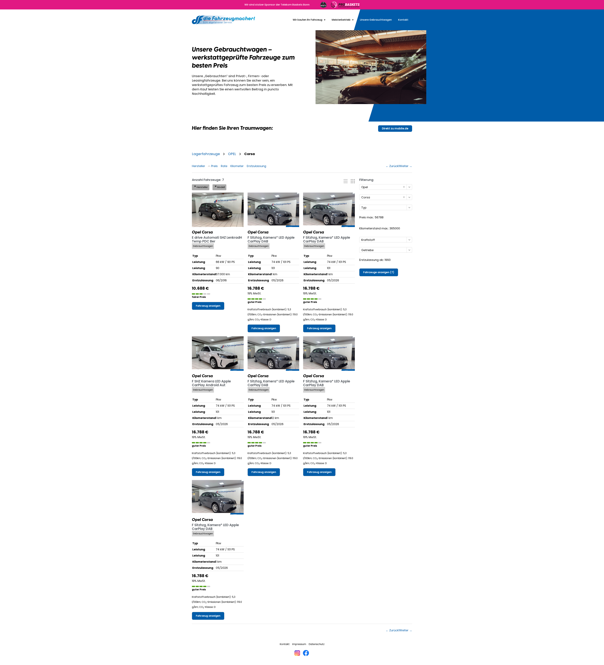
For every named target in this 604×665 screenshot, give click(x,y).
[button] (346, 181)
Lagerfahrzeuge (206, 153)
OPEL (232, 153)
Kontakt (403, 19)
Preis (214, 166)
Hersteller (198, 166)
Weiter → (405, 166)
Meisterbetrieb (341, 19)
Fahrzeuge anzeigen (378, 272)
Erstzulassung (256, 166)
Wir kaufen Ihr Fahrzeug (307, 19)
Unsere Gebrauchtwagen (376, 19)
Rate (224, 166)
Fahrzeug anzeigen (208, 306)
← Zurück (392, 166)
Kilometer (237, 166)
